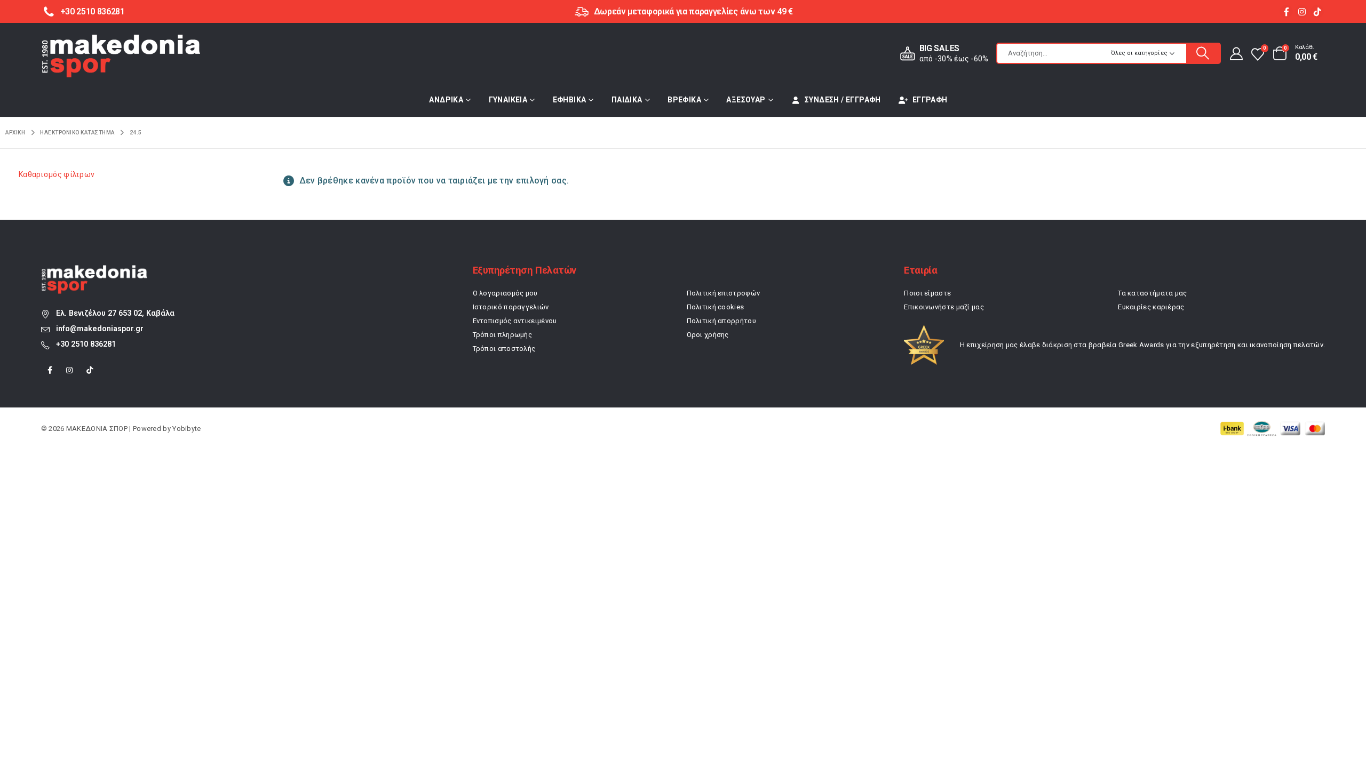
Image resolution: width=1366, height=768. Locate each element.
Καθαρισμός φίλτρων (56, 174)
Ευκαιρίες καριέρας (1151, 307)
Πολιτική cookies (715, 307)
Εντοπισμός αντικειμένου (515, 321)
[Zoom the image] (94, 271)
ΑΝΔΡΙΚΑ (446, 99)
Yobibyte (186, 429)
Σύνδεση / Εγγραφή (843, 99)
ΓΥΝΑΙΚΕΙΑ (508, 99)
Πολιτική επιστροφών (723, 293)
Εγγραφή (930, 99)
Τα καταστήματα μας (1152, 293)
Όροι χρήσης (708, 335)
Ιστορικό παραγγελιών (511, 307)
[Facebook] (1286, 11)
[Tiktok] (1317, 11)
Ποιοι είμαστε (927, 293)
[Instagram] (1301, 11)
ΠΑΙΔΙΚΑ (626, 99)
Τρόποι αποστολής (504, 349)
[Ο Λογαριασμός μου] (1235, 53)
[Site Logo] (121, 56)
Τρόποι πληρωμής (503, 335)
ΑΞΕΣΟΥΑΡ (745, 99)
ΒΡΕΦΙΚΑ (684, 99)
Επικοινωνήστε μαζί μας (944, 307)
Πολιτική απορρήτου (721, 321)
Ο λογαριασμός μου (505, 293)
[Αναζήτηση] (1203, 53)
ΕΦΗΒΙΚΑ (569, 99)
